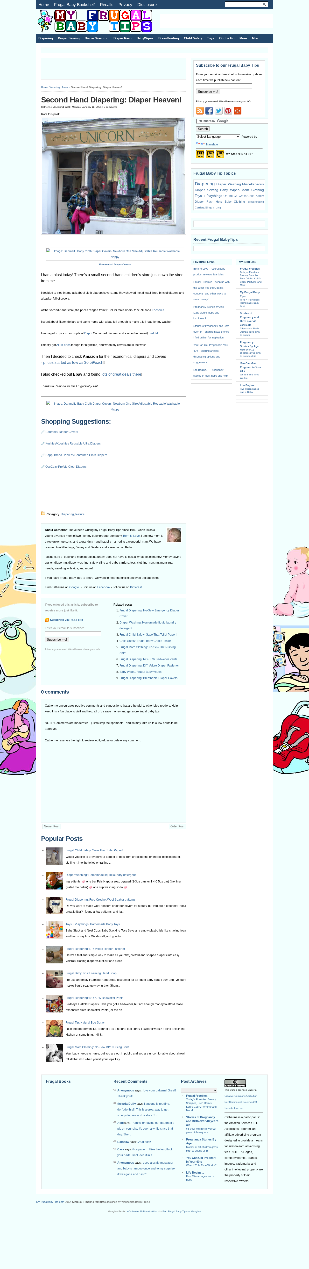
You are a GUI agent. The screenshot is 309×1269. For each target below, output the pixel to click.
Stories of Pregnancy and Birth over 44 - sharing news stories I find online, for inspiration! (211, 331)
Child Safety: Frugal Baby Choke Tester (145, 641)
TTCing (217, 207)
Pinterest (136, 587)
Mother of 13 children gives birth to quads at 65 (250, 352)
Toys (210, 38)
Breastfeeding (168, 38)
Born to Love (131, 536)
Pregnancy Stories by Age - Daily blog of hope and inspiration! (209, 312)
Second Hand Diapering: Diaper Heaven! (111, 99)
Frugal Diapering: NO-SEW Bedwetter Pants (148, 659)
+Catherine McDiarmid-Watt (142, 1211)
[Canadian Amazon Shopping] (210, 155)
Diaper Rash (122, 38)
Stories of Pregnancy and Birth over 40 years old (202, 1121)
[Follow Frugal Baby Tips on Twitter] (219, 111)
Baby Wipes (229, 190)
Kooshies (158, 310)
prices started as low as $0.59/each (73, 362)
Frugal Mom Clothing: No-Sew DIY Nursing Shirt (97, 1047)
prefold (153, 333)
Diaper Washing (96, 38)
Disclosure (147, 4)
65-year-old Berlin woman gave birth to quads (250, 331)
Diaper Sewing (69, 38)
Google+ (75, 587)
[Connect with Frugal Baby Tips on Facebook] (209, 111)
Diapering (45, 38)
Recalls (106, 4)
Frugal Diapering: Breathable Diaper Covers (148, 678)
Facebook (103, 587)
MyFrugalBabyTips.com (50, 1201)
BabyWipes (145, 38)
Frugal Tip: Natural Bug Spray (85, 1022)
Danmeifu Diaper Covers (61, 432)
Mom (243, 38)
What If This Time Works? (201, 1165)
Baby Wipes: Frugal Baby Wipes (140, 672)
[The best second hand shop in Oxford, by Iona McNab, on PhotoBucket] (113, 233)
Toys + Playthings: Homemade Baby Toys (93, 924)
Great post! (144, 1142)
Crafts (242, 196)
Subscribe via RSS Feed (66, 620)
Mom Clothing (252, 190)
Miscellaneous (253, 184)
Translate (212, 144)
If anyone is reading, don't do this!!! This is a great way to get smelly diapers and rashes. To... (143, 1109)
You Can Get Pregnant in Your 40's (250, 367)
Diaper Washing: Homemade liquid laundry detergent (101, 875)
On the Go (226, 38)
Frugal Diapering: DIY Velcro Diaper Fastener (149, 665)
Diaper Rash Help (208, 201)
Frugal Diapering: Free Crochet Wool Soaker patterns (100, 899)
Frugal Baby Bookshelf (74, 4)
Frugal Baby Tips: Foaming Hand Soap (91, 973)
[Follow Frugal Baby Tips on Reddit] (237, 112)
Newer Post (51, 826)
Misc (255, 38)
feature (66, 87)
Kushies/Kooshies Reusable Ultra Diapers (73, 443)
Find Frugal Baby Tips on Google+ (181, 1211)
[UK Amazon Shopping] (220, 155)
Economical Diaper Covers (115, 264)
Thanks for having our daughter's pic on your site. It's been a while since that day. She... (145, 1128)
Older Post (177, 826)
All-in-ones (63, 345)
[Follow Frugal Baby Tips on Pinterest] (228, 112)
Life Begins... (248, 385)
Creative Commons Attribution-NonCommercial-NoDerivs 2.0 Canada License (241, 1102)
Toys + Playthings (208, 196)
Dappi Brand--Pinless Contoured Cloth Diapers (76, 455)
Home (43, 4)
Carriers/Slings (203, 207)
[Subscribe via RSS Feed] (200, 111)
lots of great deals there (121, 374)
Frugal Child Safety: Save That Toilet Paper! (147, 634)
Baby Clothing (235, 201)
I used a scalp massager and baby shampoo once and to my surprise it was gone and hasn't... (146, 1168)
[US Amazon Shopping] (200, 155)
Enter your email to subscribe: (64, 628)
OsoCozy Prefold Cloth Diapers (65, 466)
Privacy (125, 4)
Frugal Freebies (250, 268)
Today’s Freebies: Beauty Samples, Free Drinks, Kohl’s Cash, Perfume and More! (251, 278)
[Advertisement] (216, 21)
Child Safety (193, 38)
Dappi (88, 333)
